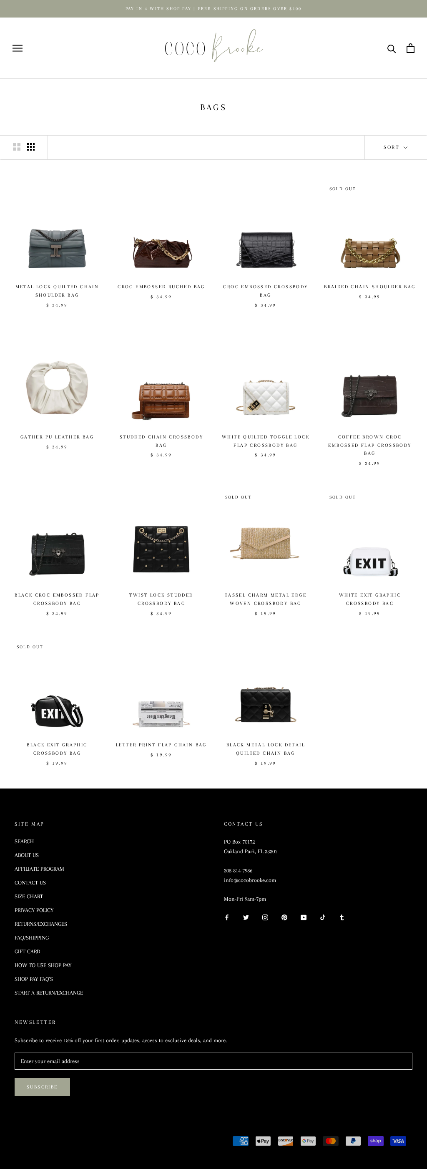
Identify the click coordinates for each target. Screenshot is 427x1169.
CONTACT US (30, 882)
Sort (393, 147)
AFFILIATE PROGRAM (39, 869)
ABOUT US (27, 855)
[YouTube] (303, 917)
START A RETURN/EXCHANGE (49, 993)
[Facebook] (227, 917)
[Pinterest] (284, 917)
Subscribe (42, 1087)
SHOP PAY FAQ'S (34, 979)
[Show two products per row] (16, 147)
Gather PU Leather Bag (57, 437)
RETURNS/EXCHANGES (41, 924)
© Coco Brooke (44, 1142)
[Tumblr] (342, 917)
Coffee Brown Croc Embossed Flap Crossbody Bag (369, 445)
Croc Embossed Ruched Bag (161, 287)
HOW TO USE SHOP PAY (43, 965)
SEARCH (24, 841)
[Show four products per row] (31, 147)
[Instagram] (265, 917)
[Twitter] (246, 917)
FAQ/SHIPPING (32, 938)
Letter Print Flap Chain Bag (161, 745)
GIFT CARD (27, 951)
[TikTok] (323, 917)
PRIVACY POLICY (34, 910)
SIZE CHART (29, 896)
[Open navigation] (18, 48)
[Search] (391, 48)
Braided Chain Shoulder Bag (369, 287)
